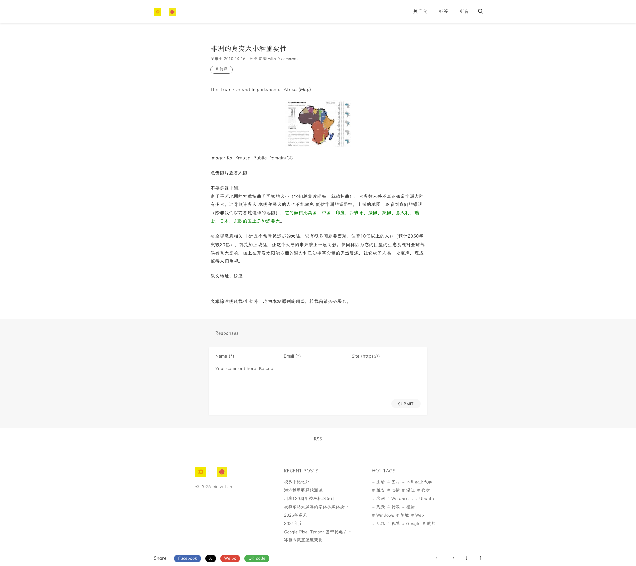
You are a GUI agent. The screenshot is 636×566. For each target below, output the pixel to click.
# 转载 (393, 507)
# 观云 (378, 507)
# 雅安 (378, 490)
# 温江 (408, 490)
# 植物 (408, 507)
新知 (263, 59)
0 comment (287, 59)
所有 (464, 11)
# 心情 (393, 490)
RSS (318, 439)
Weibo (230, 558)
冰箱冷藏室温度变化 (303, 540)
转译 (223, 69)
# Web (417, 515)
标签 (443, 11)
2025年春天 (295, 515)
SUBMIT (406, 403)
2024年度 (293, 523)
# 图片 (393, 482)
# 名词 (378, 498)
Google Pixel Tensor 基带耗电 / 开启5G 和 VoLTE (333, 532)
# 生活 (378, 482)
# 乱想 (378, 523)
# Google (411, 523)
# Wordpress (400, 498)
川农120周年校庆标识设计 (309, 498)
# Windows (383, 515)
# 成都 (429, 523)
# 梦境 (402, 515)
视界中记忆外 (297, 482)
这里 (238, 276)
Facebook (187, 558)
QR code (256, 558)
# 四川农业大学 (417, 482)
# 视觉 (393, 523)
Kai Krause (238, 158)
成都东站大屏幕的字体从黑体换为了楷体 (322, 507)
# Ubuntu (424, 498)
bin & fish (222, 486)
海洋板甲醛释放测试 (303, 490)
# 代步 (423, 490)
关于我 (420, 11)
